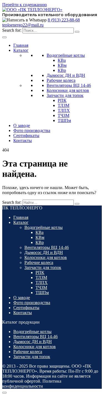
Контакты (22, 140)
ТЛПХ (64, 110)
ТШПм (64, 120)
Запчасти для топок (65, 95)
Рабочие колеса (61, 80)
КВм (62, 65)
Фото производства (31, 130)
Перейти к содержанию (24, 4)
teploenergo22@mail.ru (23, 25)
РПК (62, 100)
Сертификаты (26, 135)
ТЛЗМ (63, 105)
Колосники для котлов (68, 90)
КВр (62, 70)
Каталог (21, 50)
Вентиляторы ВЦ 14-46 (69, 85)
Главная (20, 45)
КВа (62, 60)
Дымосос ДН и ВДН (66, 75)
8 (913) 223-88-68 (64, 20)
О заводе (21, 125)
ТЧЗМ (63, 115)
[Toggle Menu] (4, 37)
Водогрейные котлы (66, 55)
